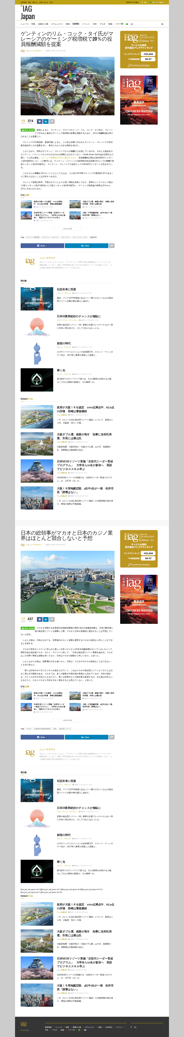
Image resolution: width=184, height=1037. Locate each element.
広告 (51, 2)
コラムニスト (57, 23)
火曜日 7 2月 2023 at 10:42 (43, 220)
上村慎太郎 (63, 415)
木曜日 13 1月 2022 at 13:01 (83, 374)
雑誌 (29, 2)
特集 (33, 23)
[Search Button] (162, 24)
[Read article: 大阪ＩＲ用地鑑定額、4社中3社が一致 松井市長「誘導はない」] (75, 215)
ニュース (25, 23)
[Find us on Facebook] (142, 2)
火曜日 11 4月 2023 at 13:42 (93, 207)
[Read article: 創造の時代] (37, 353)
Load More (67, 229)
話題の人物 (43, 23)
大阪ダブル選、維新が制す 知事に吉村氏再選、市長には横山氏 (98, 202)
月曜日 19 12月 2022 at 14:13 (93, 218)
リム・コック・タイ (79, 237)
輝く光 (61, 370)
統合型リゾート (65, 729)
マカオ (103, 23)
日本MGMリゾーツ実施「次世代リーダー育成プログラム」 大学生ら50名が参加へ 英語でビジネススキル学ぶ (49, 215)
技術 (68, 23)
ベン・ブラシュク (65, 293)
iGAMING (109, 1027)
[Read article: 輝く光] (37, 380)
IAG (27, 1030)
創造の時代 (64, 343)
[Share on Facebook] (39, 121)
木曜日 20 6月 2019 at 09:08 (55, 51)
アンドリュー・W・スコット (69, 320)
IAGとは (35, 2)
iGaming (75, 23)
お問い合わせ (43, 2)
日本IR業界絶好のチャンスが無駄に (79, 316)
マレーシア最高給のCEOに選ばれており (59, 157)
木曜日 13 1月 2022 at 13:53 (89, 320)
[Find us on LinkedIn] (145, 2)
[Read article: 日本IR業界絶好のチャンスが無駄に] (37, 325)
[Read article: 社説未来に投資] (37, 298)
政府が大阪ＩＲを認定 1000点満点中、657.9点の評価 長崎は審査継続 (48, 202)
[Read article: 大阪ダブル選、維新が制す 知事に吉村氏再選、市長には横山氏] (75, 204)
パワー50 (119, 23)
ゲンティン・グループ (50, 237)
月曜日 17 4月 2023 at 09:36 (44, 207)
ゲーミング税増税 (32, 237)
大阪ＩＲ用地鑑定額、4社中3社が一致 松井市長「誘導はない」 (98, 213)
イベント (86, 23)
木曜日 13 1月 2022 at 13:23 (83, 347)
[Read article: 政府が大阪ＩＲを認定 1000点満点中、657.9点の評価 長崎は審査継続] (26, 204)
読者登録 (24, 2)
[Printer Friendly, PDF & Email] (28, 130)
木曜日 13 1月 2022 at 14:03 (83, 293)
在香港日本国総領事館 (42, 729)
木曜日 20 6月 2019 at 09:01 (55, 545)
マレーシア (65, 237)
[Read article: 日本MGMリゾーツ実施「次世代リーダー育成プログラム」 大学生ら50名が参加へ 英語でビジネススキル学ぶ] (26, 215)
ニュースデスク (35, 51)
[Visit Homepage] (31, 13)
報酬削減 (93, 237)
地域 (110, 23)
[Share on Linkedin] (46, 121)
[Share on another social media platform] (52, 121)
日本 (95, 23)
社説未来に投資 (66, 289)
